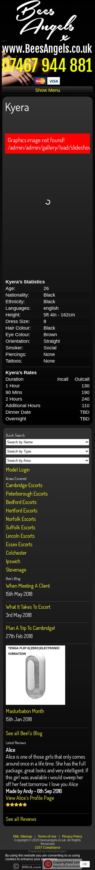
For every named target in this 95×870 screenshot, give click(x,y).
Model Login (18, 469)
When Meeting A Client (28, 585)
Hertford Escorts (21, 510)
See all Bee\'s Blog (24, 733)
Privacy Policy (72, 836)
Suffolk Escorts (20, 527)
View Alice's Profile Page (30, 797)
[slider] (16, 804)
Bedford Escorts (21, 501)
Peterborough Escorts (27, 493)
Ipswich (13, 561)
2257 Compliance (47, 847)
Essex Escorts (19, 544)
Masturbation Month (25, 710)
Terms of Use (47, 836)
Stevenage (16, 569)
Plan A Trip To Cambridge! (30, 627)
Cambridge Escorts (24, 485)
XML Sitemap (22, 836)
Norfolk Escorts (21, 518)
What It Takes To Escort (28, 606)
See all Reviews (21, 818)
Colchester (16, 552)
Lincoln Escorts (20, 535)
